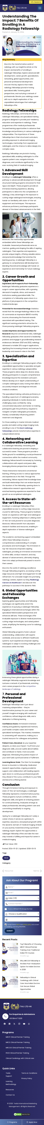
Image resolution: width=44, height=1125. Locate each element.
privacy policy (27, 924)
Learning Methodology (11, 1082)
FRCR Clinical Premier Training (17, 1053)
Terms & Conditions (29, 1073)
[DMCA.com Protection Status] (22, 1115)
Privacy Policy (26, 1078)
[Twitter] (14, 1024)
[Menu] (39, 8)
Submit (10, 931)
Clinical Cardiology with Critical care (20, 1058)
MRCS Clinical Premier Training (18, 1042)
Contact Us (10, 1095)
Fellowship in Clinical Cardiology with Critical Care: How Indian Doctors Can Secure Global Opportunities (30, 983)
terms (18, 924)
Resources (10, 1089)
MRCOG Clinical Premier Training (18, 1048)
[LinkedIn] (9, 1024)
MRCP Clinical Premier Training (18, 1037)
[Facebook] (4, 1024)
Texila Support (9, 1074)
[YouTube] (24, 1024)
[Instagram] (19, 1024)
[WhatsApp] (29, 1024)
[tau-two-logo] (14, 8)
